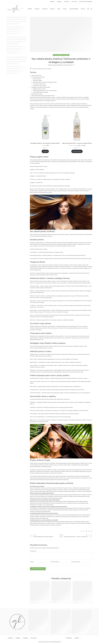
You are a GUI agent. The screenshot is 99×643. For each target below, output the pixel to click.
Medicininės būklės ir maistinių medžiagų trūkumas (45, 82)
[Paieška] (91, 9)
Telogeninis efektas (37, 80)
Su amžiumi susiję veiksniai (39, 84)
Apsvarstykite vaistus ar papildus (40, 92)
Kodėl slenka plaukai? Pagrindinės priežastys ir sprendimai (46, 602)
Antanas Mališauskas (58, 65)
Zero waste (74, 1)
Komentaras (33, 551)
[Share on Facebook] (83, 531)
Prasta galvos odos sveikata (39, 85)
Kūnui (58, 8)
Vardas (31, 561)
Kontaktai (52, 1)
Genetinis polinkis (37, 79)
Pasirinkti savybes (77, 151)
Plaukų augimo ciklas (36, 75)
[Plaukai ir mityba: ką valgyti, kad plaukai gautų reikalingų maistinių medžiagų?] (61, 591)
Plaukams (37, 8)
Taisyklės (77, 638)
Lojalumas (59, 1)
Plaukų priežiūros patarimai (61, 55)
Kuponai (83, 8)
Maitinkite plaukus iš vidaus (39, 89)
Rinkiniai (30, 8)
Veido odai (44, 8)
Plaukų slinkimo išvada (36, 94)
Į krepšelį (45, 151)
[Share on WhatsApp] (91, 531)
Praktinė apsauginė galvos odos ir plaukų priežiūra (45, 90)
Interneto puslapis (75, 561)
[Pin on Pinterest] (86, 531)
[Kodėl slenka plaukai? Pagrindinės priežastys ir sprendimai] (40, 591)
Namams (52, 8)
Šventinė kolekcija (74, 8)
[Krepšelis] (88, 9)
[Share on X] (81, 531)
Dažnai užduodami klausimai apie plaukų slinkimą (43, 95)
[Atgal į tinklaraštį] (61, 535)
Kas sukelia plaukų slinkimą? (38, 77)
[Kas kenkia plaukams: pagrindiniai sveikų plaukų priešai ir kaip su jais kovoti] (82, 591)
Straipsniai (66, 1)
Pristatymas (69, 638)
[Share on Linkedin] (89, 531)
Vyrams (65, 8)
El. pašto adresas (55, 561)
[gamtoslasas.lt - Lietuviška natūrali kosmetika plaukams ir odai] (15, 8)
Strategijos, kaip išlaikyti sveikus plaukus (40, 87)
